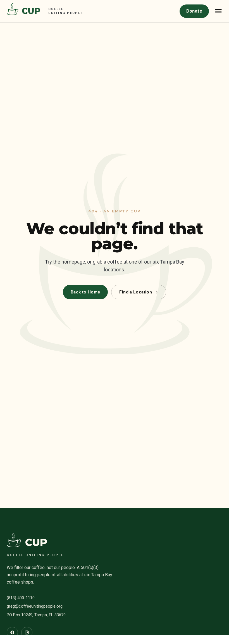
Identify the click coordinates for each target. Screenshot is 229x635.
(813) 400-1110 (21, 597)
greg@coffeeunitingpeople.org (35, 606)
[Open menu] (218, 11)
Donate (194, 11)
